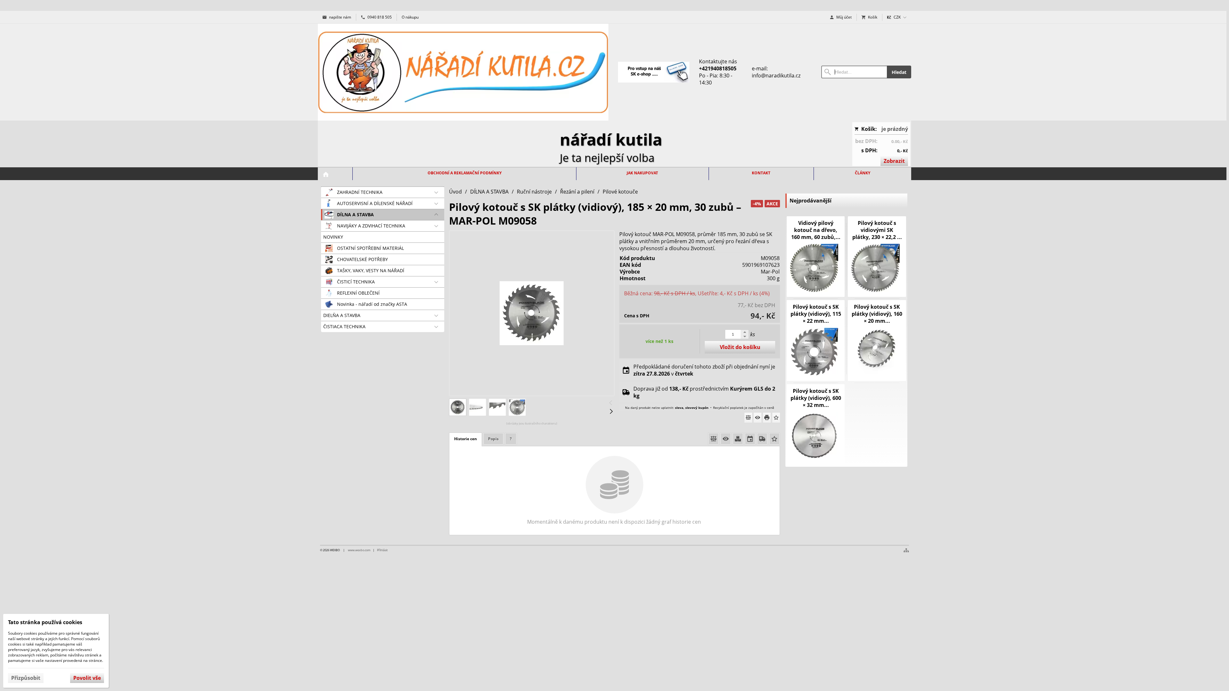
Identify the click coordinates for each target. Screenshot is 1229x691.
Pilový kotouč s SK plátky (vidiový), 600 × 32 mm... (816, 398)
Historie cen (465, 438)
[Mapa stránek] (906, 550)
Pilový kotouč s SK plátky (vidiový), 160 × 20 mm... (877, 313)
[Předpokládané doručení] (750, 439)
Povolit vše (87, 677)
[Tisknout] (767, 418)
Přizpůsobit (25, 677)
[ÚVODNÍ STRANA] (326, 174)
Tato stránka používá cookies (45, 622)
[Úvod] (463, 72)
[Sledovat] (757, 418)
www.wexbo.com (359, 550)
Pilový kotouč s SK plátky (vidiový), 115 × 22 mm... (816, 313)
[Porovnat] (748, 418)
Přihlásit (382, 550)
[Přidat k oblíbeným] (776, 418)
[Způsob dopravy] (762, 439)
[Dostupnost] (737, 439)
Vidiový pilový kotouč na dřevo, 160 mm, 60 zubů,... (815, 230)
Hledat (899, 72)
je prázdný (894, 128)
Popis (493, 438)
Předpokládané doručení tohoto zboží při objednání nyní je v (704, 370)
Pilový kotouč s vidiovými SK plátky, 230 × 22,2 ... (877, 230)
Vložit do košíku (740, 347)
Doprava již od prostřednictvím (704, 392)
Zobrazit (894, 160)
